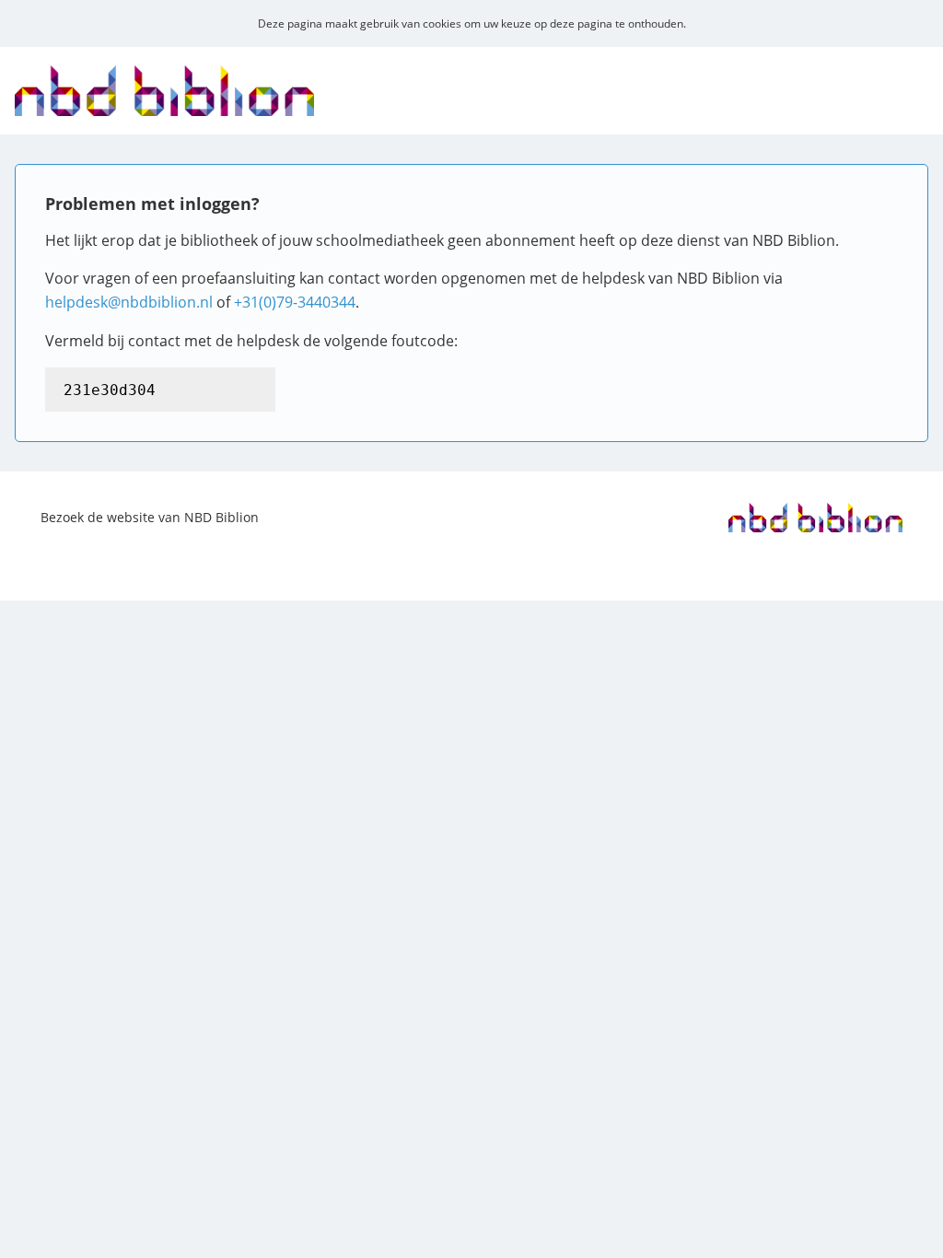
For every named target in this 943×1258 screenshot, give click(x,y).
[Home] (164, 104)
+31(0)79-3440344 (294, 302)
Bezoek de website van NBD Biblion (150, 517)
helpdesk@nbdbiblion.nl (129, 302)
